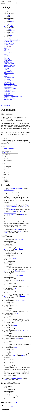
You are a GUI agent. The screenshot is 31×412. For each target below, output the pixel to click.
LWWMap (7, 59)
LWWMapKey (8, 60)
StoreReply (11, 214)
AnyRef (3, 152)
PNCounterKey (8, 80)
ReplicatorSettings (9, 95)
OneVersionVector (9, 77)
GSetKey (6, 55)
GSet (5, 54)
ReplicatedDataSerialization (11, 88)
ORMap (6, 68)
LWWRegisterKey (9, 63)
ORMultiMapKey (9, 73)
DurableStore (7, 46)
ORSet (6, 74)
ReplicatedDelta (8, 90)
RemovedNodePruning (10, 85)
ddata (9, 33)
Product (24, 206)
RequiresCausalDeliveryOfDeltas (13, 96)
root (9, 15)
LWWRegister (8, 62)
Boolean (21, 239)
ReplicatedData (8, 87)
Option (6, 214)
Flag (5, 48)
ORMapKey (7, 70)
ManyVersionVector (9, 66)
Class (17, 280)
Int (13, 244)
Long (17, 330)
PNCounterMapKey (9, 84)
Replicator (7, 93)
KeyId (27, 205)
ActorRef (21, 231)
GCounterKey (8, 52)
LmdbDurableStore (9, 65)
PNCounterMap (8, 82)
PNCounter (7, 79)
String (15, 325)
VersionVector (8, 99)
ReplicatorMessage (9, 190)
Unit (16, 305)
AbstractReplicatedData (10, 41)
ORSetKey (7, 76)
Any (7, 152)
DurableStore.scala (9, 148)
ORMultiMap (8, 71)
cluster (9, 29)
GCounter (7, 51)
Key (5, 57)
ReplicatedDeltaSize (9, 91)
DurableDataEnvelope (10, 206)
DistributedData (8, 44)
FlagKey (6, 49)
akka (9, 24)
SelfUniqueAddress (9, 98)
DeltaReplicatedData (9, 43)
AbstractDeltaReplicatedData (12, 40)
